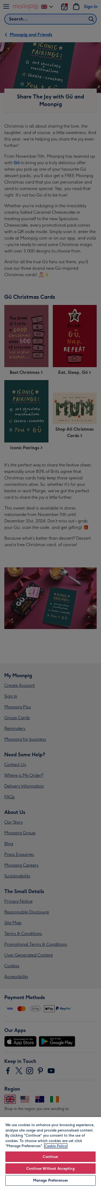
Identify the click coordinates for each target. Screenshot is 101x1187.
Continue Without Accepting (50, 1169)
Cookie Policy (56, 1146)
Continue (50, 1157)
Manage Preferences (50, 1180)
